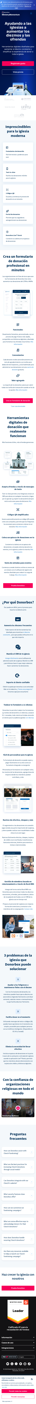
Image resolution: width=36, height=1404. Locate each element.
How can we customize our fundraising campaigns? (14, 1209)
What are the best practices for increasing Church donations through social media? (15, 1167)
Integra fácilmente (11, 658)
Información (7, 1337)
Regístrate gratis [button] (18, 63)
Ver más (4, 1387)
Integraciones (8, 1348)
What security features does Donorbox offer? (14, 1195)
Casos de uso (7, 1343)
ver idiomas (30, 718)
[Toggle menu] (31, 14)
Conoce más (28, 909)
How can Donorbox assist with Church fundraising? (15, 1152)
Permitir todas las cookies (18, 1391)
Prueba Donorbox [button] (18, 585)
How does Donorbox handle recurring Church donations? (14, 1238)
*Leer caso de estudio (18, 406)
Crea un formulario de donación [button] (18, 400)
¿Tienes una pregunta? (24, 689)
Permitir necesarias (18, 1397)
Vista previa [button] (18, 72)
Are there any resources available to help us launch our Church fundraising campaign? (16, 1253)
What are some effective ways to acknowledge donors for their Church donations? (16, 1224)
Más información (21, 390)
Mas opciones (6, 1401)
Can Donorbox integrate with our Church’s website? (16, 1181)
